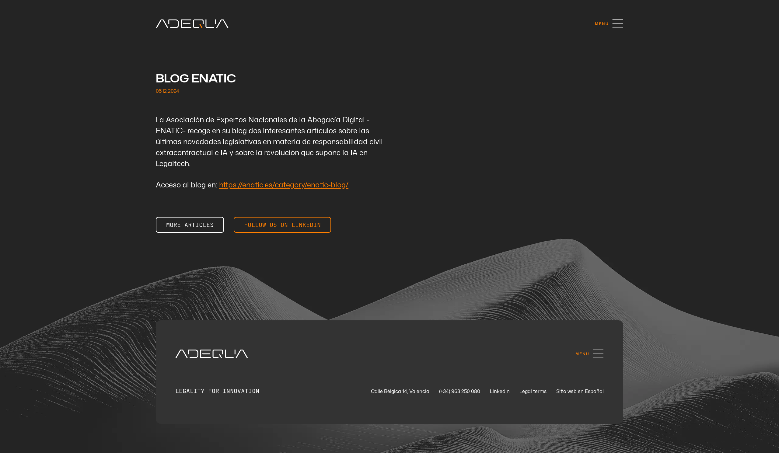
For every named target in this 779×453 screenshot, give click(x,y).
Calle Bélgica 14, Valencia (400, 391)
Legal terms (533, 391)
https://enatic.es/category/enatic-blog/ (283, 184)
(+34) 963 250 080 (459, 391)
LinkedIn (500, 391)
